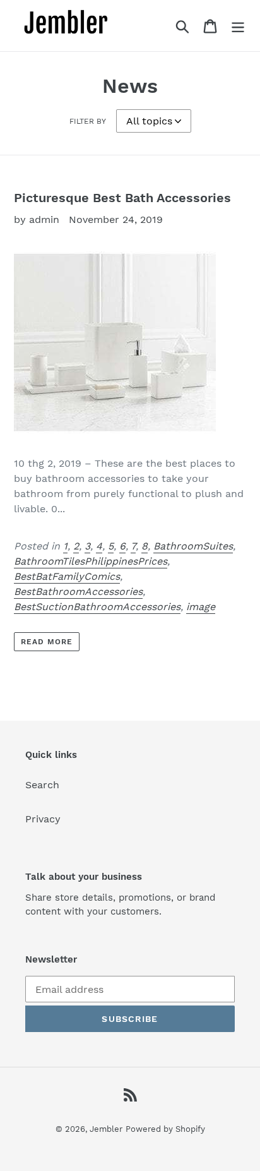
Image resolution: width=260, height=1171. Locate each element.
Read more (47, 641)
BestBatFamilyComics (67, 576)
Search (42, 785)
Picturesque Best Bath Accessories (122, 197)
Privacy (43, 819)
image (200, 607)
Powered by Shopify (165, 1129)
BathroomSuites (193, 546)
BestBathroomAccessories (78, 592)
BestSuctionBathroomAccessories (97, 607)
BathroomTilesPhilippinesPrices (90, 561)
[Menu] (238, 25)
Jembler (106, 1129)
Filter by (87, 121)
